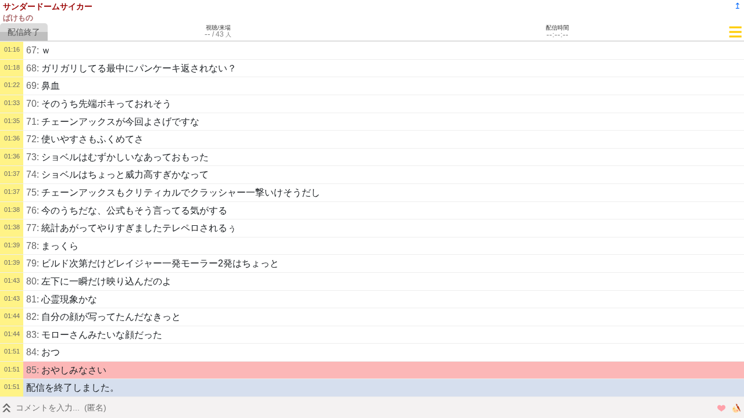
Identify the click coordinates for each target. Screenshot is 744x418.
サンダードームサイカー (47, 6)
